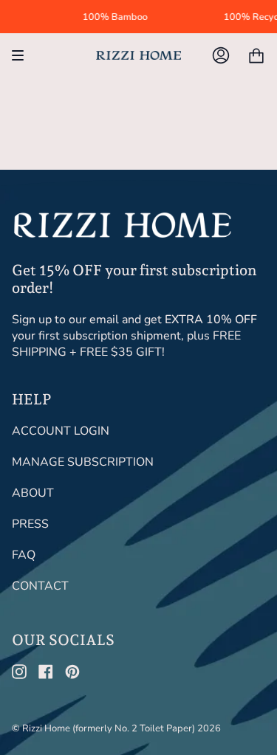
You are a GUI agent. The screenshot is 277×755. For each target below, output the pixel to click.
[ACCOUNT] (221, 55)
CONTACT (40, 586)
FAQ (23, 555)
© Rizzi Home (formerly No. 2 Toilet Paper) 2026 (116, 728)
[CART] (256, 55)
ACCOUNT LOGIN (60, 431)
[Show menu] (23, 55)
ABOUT (33, 493)
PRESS (30, 524)
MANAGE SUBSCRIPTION (83, 462)
